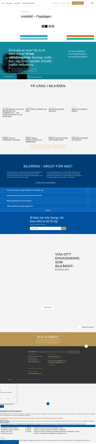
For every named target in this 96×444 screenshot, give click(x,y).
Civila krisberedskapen (77, 54)
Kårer (63, 3)
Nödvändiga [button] (3, 418)
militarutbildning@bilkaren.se (57, 360)
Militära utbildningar (76, 51)
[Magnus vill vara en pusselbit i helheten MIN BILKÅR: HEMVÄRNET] (51, 36)
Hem (3, 3)
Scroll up (86, 346)
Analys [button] (1, 436)
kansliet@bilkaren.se (34, 361)
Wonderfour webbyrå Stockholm (30, 379)
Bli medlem (78, 3)
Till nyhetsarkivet (39, 146)
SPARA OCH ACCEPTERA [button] (9, 442)
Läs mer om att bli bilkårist (45, 182)
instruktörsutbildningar (77, 57)
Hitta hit (52, 365)
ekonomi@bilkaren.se (54, 356)
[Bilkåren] (48, 5)
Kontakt (68, 3)
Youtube (78, 352)
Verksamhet (17, 3)
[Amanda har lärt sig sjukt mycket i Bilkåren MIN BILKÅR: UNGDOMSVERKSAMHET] (4, 36)
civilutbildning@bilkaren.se (56, 362)
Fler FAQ (48, 210)
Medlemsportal (57, 3)
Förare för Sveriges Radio (35, 76)
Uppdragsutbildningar (28, 3)
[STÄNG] (2, 406)
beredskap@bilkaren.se (35, 373)
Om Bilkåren (9, 3)
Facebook (69, 352)
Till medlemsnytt (57, 146)
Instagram (75, 352)
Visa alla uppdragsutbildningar (22, 70)
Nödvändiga (4, 420)
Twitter (72, 352)
